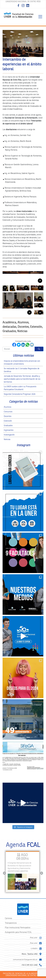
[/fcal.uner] (40, 938)
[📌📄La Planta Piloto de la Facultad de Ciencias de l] (23, 761)
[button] (23, 277)
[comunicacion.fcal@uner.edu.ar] (40, 959)
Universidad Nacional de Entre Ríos (23, 1)
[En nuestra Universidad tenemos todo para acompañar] (23, 511)
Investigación (9, 435)
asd (40, 17)
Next (42, 873)
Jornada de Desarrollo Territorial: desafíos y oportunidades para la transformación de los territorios (22, 379)
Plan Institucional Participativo (17, 927)
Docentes (7, 416)
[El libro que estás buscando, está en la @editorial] (23, 469)
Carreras (8, 918)
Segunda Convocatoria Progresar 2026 (19, 394)
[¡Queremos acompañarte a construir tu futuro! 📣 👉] (23, 553)
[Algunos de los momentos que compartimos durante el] (23, 803)
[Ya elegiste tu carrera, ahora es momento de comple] (23, 636)
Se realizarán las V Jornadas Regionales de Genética (21, 370)
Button (39, 349)
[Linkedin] (40, 948)
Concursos (8, 411)
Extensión (8, 421)
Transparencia (11, 923)
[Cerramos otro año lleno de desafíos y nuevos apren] (23, 678)
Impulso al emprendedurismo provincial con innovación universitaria (22, 362)
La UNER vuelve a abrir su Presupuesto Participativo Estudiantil (20, 388)
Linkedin (34, 948)
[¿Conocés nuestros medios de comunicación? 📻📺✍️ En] (23, 594)
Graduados (8, 425)
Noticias (7, 439)
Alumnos (7, 407)
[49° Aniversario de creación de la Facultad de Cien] (23, 719)
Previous (5, 873)
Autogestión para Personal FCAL (18, 932)
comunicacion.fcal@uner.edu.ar (25, 959)
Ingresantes (8, 430)
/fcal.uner (33, 937)
